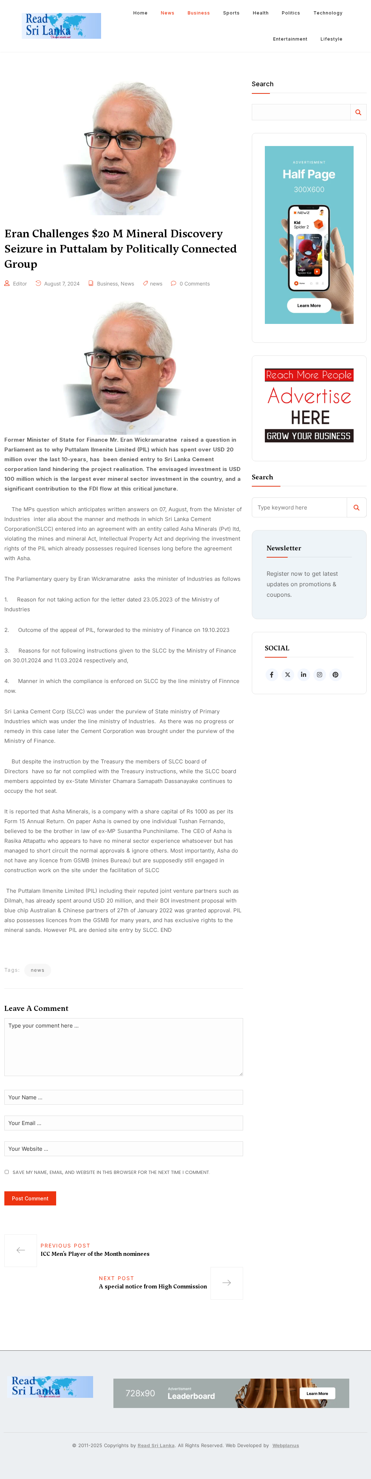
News (168, 13)
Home (140, 13)
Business (199, 13)
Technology (328, 13)
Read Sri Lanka (156, 1445)
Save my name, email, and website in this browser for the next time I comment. (111, 1172)
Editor (20, 283)
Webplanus (285, 1445)
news (156, 283)
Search (263, 84)
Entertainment (290, 39)
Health (261, 13)
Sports (231, 13)
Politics (291, 13)
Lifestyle (332, 39)
